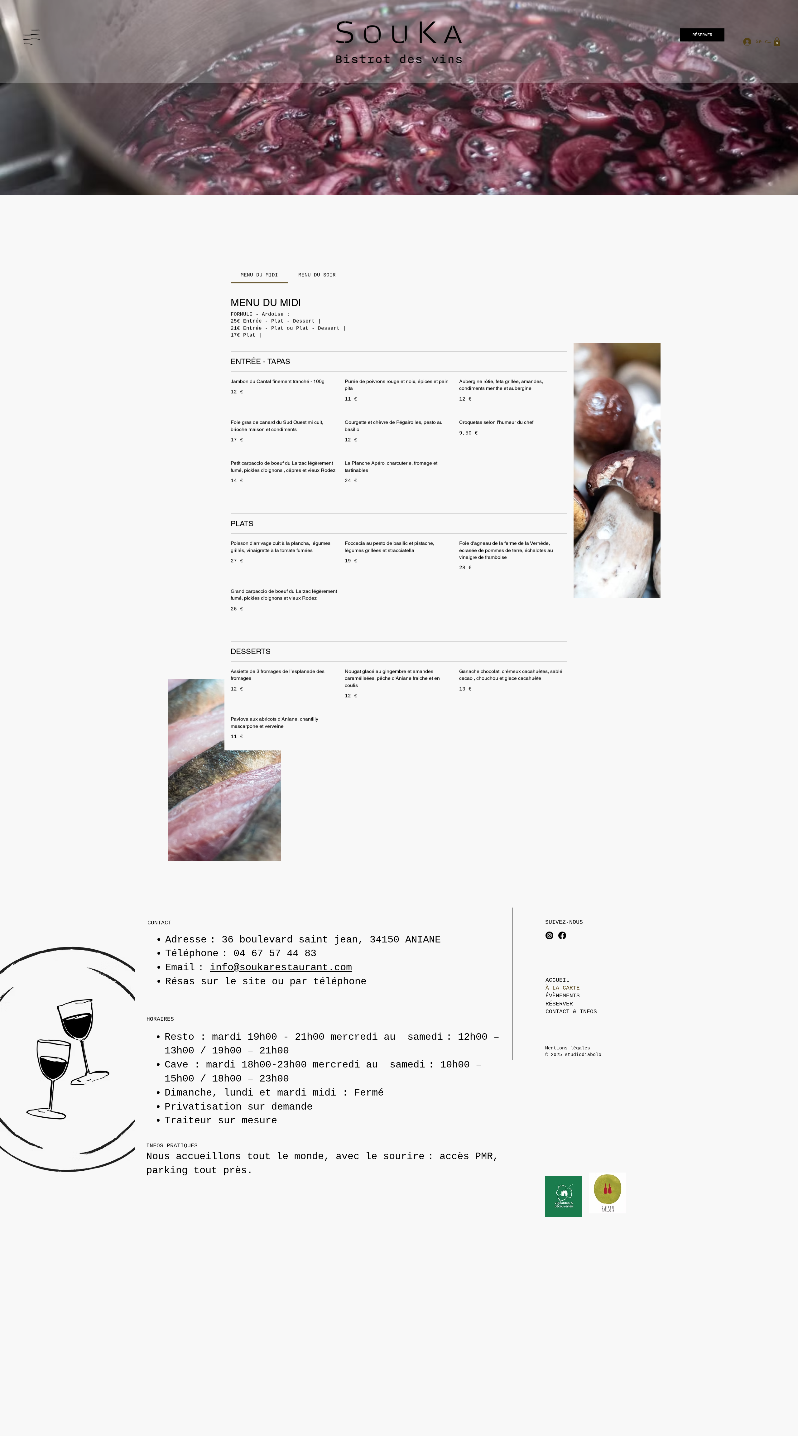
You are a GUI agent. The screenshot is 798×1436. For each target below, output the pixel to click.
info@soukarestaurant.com (281, 967)
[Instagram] (549, 935)
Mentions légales (567, 1048)
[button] (777, 41)
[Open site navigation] (28, 39)
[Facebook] (562, 935)
